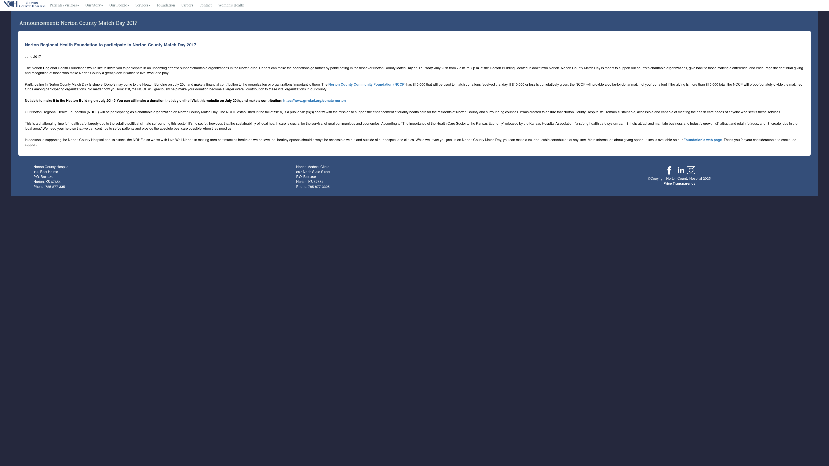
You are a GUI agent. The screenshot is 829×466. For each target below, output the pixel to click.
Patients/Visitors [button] (63, 5)
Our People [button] (118, 5)
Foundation (166, 5)
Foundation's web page (702, 139)
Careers (187, 5)
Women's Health (231, 5)
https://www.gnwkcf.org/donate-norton (314, 100)
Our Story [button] (93, 5)
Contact (206, 5)
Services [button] (142, 5)
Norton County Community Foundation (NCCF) (366, 84)
